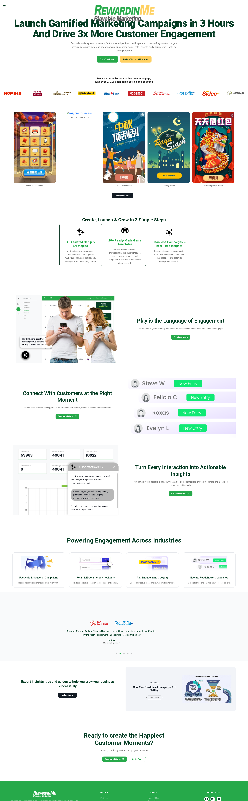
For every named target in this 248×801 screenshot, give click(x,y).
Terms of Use (153, 798)
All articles (67, 695)
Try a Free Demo (107, 59)
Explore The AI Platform (135, 59)
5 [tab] (131, 653)
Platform (104, 798)
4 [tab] (128, 653)
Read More (154, 697)
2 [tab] (120, 653)
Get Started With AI (66, 416)
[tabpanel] (124, 631)
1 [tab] (116, 653)
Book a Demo (137, 759)
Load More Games (122, 196)
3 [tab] (124, 653)
